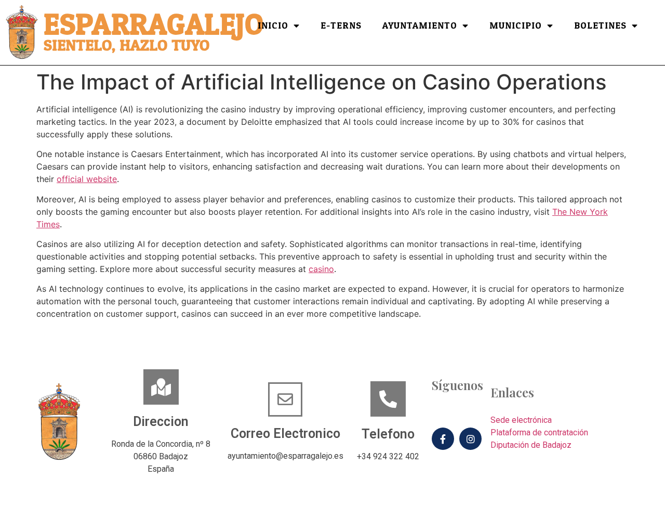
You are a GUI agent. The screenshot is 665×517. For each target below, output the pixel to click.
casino (321, 269)
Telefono (388, 434)
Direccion (161, 421)
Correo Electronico (285, 433)
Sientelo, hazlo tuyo (126, 45)
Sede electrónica (521, 420)
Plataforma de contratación (539, 432)
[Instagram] (470, 439)
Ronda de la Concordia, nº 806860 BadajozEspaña (160, 456)
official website (87, 179)
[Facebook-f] (443, 439)
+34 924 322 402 (388, 456)
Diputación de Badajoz (530, 445)
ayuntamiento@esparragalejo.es (285, 456)
